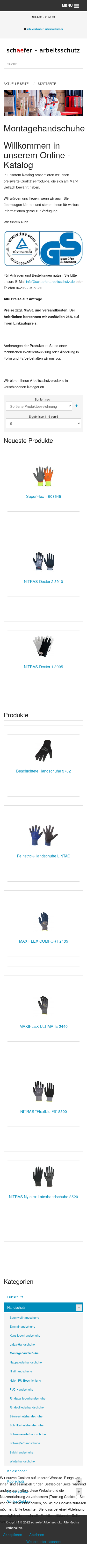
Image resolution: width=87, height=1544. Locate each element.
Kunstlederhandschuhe (25, 1335)
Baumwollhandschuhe (24, 1317)
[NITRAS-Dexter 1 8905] (43, 646)
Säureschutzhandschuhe (26, 1416)
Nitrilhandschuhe (21, 1371)
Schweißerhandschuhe (25, 1443)
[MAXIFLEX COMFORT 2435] (43, 921)
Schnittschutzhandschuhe (27, 1425)
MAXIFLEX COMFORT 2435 (43, 941)
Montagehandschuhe (24, 1353)
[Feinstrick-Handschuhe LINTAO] (43, 836)
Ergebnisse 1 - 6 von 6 (43, 416)
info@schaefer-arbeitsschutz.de (45, 29)
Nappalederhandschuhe (26, 1362)
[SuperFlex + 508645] (43, 476)
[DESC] (76, 406)
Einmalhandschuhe (22, 1326)
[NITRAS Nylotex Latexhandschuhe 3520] (43, 1176)
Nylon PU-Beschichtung (25, 1380)
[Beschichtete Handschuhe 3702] (43, 751)
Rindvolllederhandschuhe (27, 1407)
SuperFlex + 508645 (43, 496)
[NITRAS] (43, 1091)
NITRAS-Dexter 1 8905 (43, 666)
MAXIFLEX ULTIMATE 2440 (44, 1026)
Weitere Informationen (43, 1541)
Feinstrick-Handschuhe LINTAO (43, 855)
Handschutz (16, 1307)
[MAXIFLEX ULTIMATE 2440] (43, 1006)
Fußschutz (15, 1296)
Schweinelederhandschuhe (28, 1434)
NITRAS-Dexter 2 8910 (43, 581)
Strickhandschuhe (21, 1452)
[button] (8, 103)
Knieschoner (17, 1470)
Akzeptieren (12, 1534)
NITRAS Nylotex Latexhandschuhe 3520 (43, 1196)
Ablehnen (36, 1534)
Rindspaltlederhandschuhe (27, 1398)
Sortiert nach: (43, 399)
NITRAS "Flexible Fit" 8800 (43, 1111)
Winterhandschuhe (22, 1461)
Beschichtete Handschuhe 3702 (43, 770)
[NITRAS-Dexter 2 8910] (43, 561)
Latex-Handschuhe (22, 1344)
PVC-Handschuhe (21, 1389)
